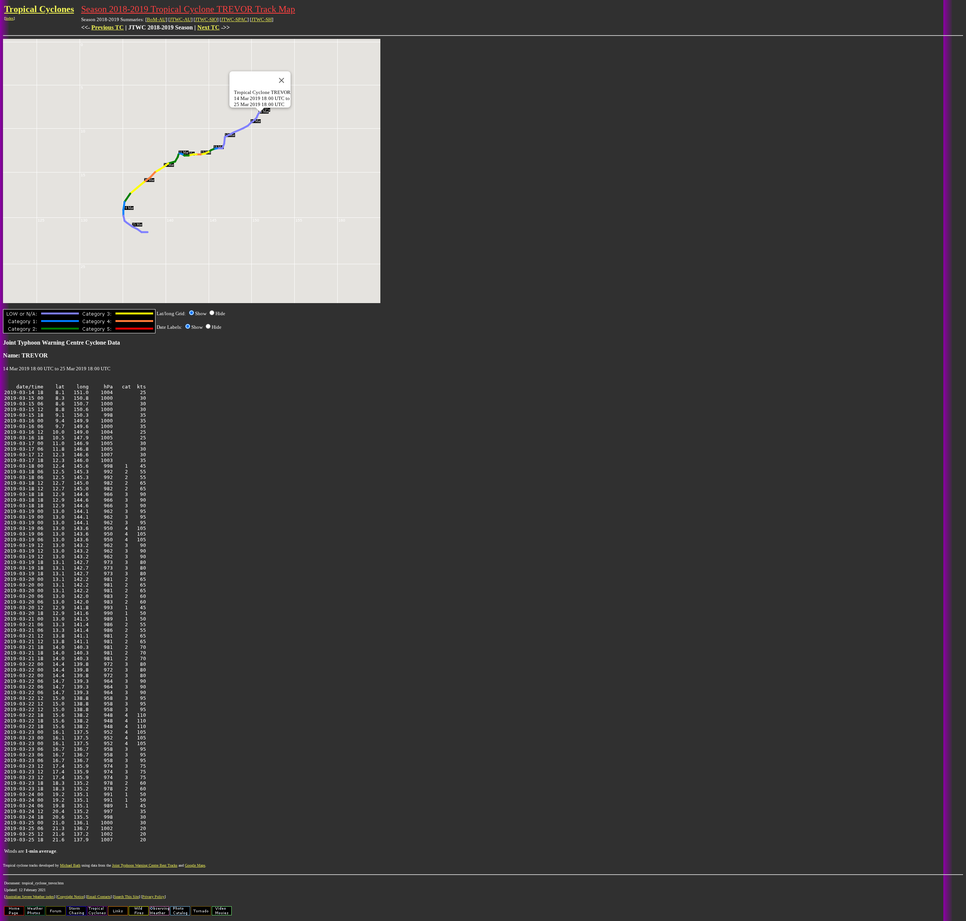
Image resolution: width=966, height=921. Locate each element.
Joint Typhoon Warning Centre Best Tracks (144, 865)
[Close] (281, 80)
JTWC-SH (261, 19)
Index (9, 18)
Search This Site (126, 897)
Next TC (208, 27)
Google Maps (195, 865)
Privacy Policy (153, 897)
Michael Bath (70, 865)
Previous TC (107, 27)
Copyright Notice (70, 897)
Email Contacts (99, 897)
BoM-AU (156, 19)
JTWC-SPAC (234, 19)
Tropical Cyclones (39, 9)
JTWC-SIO (206, 19)
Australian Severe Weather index (29, 897)
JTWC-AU (180, 19)
